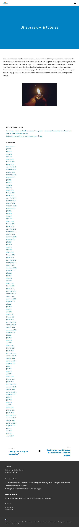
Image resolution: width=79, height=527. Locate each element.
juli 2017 (8, 428)
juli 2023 (8, 242)
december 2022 (11, 260)
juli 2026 (8, 149)
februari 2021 (10, 317)
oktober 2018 (10, 389)
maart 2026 (9, 159)
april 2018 (9, 405)
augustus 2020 (10, 332)
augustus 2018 (10, 394)
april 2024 (9, 219)
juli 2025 (8, 180)
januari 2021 (10, 319)
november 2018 (11, 387)
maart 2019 (9, 376)
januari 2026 (10, 164)
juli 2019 (8, 366)
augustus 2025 (10, 177)
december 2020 (11, 322)
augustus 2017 (10, 426)
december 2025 (11, 167)
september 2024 (11, 206)
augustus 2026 (10, 146)
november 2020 (11, 325)
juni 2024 (9, 213)
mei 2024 (9, 216)
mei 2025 (9, 185)
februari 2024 (10, 224)
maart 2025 (9, 190)
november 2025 (11, 169)
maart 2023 (9, 252)
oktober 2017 (10, 420)
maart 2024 (9, 221)
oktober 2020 (10, 327)
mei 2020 (9, 340)
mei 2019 (9, 371)
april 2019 (9, 374)
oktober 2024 (10, 203)
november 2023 (11, 232)
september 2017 (11, 423)
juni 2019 (9, 369)
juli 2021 (8, 304)
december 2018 (11, 384)
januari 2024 (10, 226)
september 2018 (11, 392)
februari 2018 (10, 410)
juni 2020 (9, 338)
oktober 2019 (10, 358)
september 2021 (11, 299)
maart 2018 (9, 407)
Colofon (18, 524)
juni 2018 (9, 400)
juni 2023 (9, 244)
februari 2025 (10, 193)
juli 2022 (8, 273)
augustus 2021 (10, 301)
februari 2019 (10, 379)
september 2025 (11, 175)
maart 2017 (9, 436)
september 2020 (11, 330)
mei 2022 (9, 278)
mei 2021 (9, 309)
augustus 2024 (10, 208)
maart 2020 (9, 345)
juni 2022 (9, 275)
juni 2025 (9, 182)
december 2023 (11, 229)
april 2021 (9, 312)
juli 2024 (8, 211)
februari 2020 (10, 348)
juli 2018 (8, 397)
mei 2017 (9, 431)
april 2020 (9, 343)
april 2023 (9, 250)
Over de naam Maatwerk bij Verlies (17, 133)
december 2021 (11, 291)
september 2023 (11, 237)
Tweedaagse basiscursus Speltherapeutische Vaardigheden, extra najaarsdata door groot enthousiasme (38, 131)
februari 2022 (10, 286)
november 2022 (11, 263)
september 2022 (11, 268)
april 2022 (9, 281)
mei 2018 (9, 402)
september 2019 (11, 361)
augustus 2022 (10, 270)
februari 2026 (10, 162)
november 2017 (11, 418)
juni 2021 (9, 307)
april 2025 (9, 188)
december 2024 (11, 198)
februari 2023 (10, 255)
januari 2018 (10, 413)
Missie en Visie (67, 522)
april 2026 (9, 156)
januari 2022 (10, 288)
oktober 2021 (10, 296)
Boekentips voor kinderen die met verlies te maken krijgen (24, 136)
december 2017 (11, 415)
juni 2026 (9, 151)
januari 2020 (10, 350)
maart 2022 (9, 283)
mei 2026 (9, 154)
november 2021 (11, 294)
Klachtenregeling (9, 524)
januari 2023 (10, 257)
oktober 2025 (10, 172)
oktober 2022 (10, 265)
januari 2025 (10, 195)
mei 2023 (9, 247)
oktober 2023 (10, 234)
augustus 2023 (10, 239)
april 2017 (9, 433)
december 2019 (11, 353)
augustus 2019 (10, 363)
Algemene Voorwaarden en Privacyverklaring (50, 522)
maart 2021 (9, 314)
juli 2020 (8, 335)
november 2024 (11, 200)
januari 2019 (10, 382)
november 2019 (11, 356)
